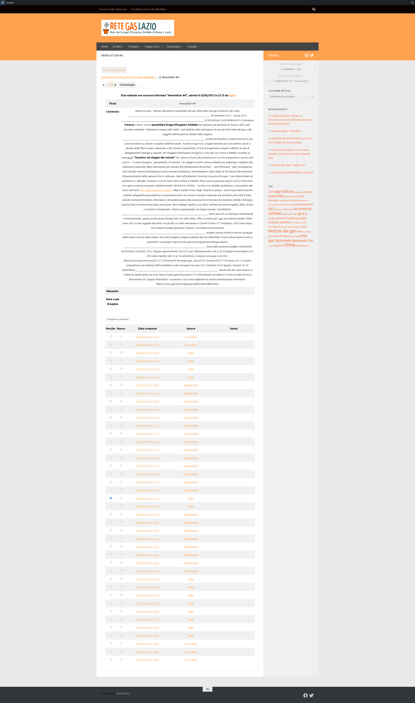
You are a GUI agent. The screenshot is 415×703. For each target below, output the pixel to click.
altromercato (299, 192)
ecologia (291, 209)
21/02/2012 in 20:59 (147, 603)
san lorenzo (301, 245)
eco (286, 209)
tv (309, 246)
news (304, 226)
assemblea (276, 196)
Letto (111, 84)
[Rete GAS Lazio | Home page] (137, 28)
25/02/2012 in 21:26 (147, 457)
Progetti (133, 46)
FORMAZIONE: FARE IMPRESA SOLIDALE (292, 172)
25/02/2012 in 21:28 (147, 441)
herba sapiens (295, 223)
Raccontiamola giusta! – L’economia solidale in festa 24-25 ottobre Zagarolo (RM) (289, 153)
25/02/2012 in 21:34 (147, 409)
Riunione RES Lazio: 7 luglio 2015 (288, 165)
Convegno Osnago (287, 205)
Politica (300, 231)
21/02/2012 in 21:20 (147, 570)
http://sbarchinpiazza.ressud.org (156, 190)
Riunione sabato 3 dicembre (286, 131)
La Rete (117, 46)
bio (302, 196)
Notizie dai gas (282, 230)
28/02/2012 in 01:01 (147, 336)
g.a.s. (303, 213)
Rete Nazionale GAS (298, 240)
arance (308, 191)
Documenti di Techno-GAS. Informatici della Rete (127, 77)
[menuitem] (3, 2)
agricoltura (284, 191)
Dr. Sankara (191, 336)
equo (284, 214)
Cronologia (127, 84)
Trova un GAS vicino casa (113, 9)
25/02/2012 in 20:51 (147, 522)
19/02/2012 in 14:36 (147, 635)
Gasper (272, 218)
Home (104, 46)
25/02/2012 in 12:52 (147, 554)
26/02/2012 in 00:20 (147, 360)
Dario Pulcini (122, 693)
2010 (271, 191)
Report (292, 236)
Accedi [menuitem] (10, 2)
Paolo (232, 95)
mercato (283, 227)
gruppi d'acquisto (286, 218)
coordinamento (304, 204)
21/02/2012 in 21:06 (147, 586)
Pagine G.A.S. (152, 46)
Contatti (191, 46)
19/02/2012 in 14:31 (147, 651)
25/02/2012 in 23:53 (147, 393)
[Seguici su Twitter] (312, 55)
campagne (284, 200)
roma (289, 244)
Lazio (304, 222)
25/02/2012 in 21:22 (147, 473)
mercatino (273, 226)
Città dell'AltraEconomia (298, 200)
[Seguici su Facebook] (306, 55)
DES (271, 209)
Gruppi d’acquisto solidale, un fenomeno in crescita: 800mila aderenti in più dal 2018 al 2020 (290, 119)
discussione (278, 209)
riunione (278, 245)
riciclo (270, 246)
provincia (307, 232)
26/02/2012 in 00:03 (147, 377)
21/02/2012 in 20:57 (147, 619)
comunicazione (274, 205)
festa (295, 214)
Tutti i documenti (114, 70)
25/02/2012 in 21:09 (147, 506)
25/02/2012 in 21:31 (147, 425)
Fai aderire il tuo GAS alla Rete (148, 9)
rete (297, 236)
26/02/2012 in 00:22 (147, 344)
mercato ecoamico (294, 227)
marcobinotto (191, 385)
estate (290, 214)
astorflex (289, 196)
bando (297, 196)
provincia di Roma (278, 236)
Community (173, 46)
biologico (273, 200)
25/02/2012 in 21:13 (147, 490)
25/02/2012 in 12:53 (147, 538)
